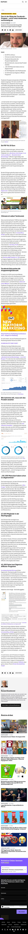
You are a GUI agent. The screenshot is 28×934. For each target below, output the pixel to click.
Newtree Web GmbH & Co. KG (11, 257)
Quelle (6, 141)
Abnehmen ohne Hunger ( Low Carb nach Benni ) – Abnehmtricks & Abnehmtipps (13, 155)
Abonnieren (22, 912)
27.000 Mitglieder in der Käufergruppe (15, 71)
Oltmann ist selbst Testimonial (13, 57)
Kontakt (24, 922)
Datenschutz (24, 924)
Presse (19, 922)
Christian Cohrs (5, 848)
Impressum (16, 924)
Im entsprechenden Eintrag (8, 570)
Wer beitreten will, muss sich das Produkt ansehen (16, 64)
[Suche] (22, 2)
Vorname (3, 887)
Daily (3, 10)
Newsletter (4, 924)
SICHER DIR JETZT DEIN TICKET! (13, 338)
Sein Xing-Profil (13, 245)
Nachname (3, 893)
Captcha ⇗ (23, 906)
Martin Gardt (4, 735)
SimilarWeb (20, 394)
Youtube (15, 48)
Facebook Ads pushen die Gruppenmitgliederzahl (12, 60)
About (8, 922)
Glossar (10, 924)
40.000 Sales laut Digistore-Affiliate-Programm (15, 73)
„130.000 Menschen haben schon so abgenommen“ (14, 67)
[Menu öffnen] (26, 2)
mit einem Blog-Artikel (7, 632)
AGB (8, 926)
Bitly (24, 458)
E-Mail (2, 898)
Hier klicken (7, 907)
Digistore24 (4, 191)
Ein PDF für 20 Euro (10, 55)
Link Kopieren (18, 30)
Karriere (13, 922)
